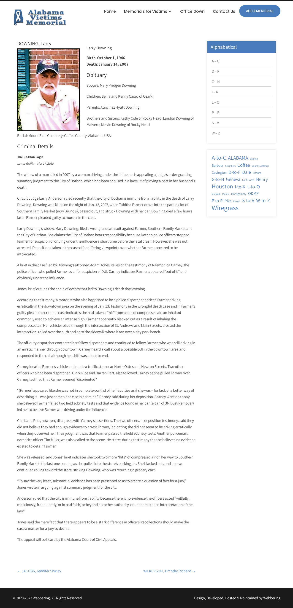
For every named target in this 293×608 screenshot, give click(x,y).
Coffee (243, 165)
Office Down (192, 11)
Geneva (233, 179)
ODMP (253, 193)
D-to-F (234, 172)
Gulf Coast (248, 180)
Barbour (217, 165)
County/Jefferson (260, 165)
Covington (219, 172)
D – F (215, 71)
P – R (216, 112)
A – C (215, 61)
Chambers (230, 165)
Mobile (225, 194)
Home (110, 11)
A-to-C (219, 157)
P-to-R (217, 200)
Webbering (271, 597)
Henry (262, 179)
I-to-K (240, 187)
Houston (222, 186)
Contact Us (224, 11)
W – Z (216, 133)
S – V (215, 122)
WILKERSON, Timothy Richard (169, 570)
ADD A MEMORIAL (260, 10)
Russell (236, 201)
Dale (246, 172)
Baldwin (254, 158)
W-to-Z (263, 200)
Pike (228, 200)
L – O (215, 102)
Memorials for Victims (145, 11)
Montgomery (238, 194)
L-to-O (253, 186)
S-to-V (248, 200)
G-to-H (218, 179)
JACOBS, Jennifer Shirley (39, 570)
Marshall (216, 194)
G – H (216, 81)
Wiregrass (225, 207)
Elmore (257, 173)
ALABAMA (238, 158)
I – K (215, 91)
